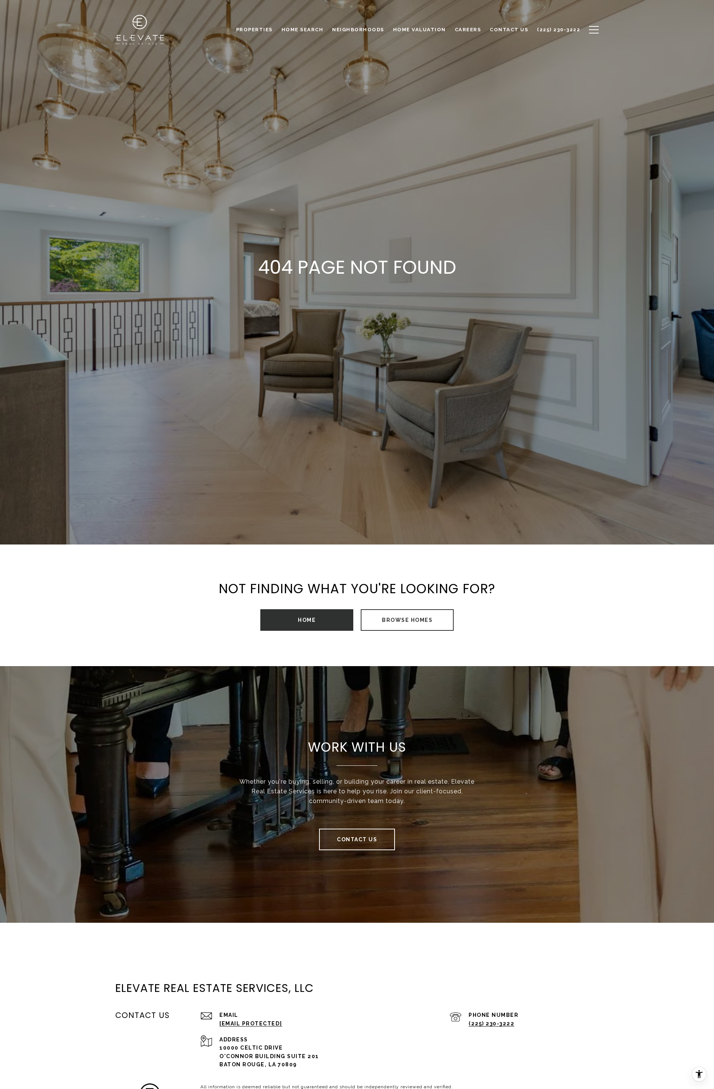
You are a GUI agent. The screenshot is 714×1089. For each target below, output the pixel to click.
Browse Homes (407, 620)
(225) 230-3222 (491, 1024)
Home (307, 620)
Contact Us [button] (357, 839)
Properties (254, 29)
